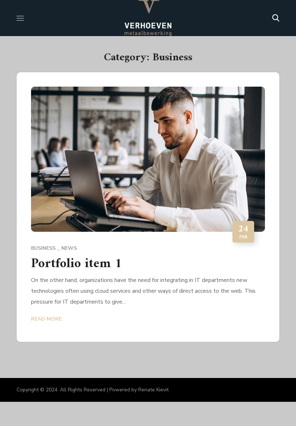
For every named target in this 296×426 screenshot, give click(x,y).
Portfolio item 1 (76, 264)
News (69, 248)
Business (43, 248)
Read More (46, 319)
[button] (275, 18)
